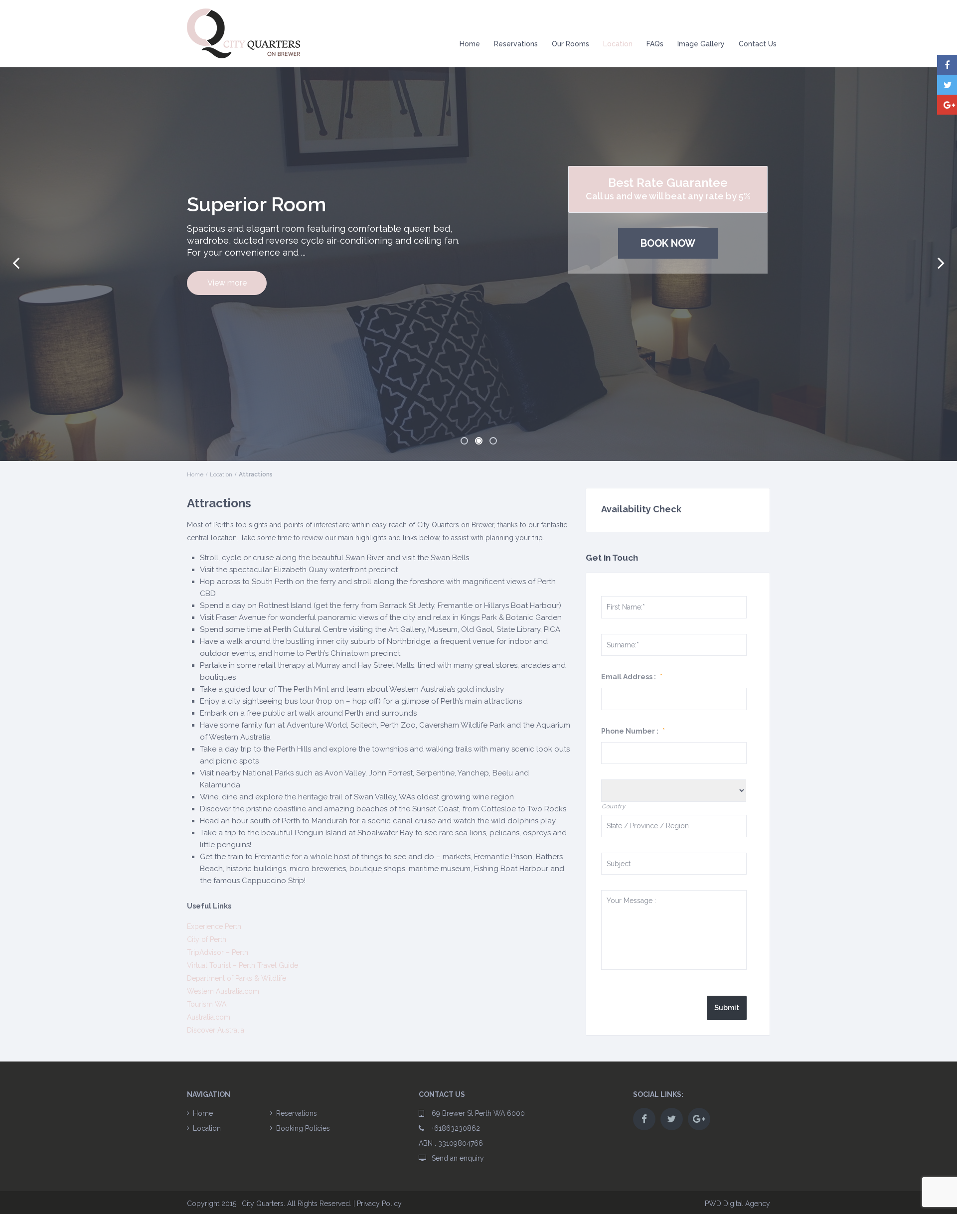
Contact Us (758, 44)
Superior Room (256, 204)
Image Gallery (701, 44)
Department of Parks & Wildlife (236, 978)
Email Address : (631, 677)
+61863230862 (456, 1128)
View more (227, 283)
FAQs (654, 44)
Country (614, 806)
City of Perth (206, 939)
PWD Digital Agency (737, 1204)
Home (470, 44)
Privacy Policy (379, 1204)
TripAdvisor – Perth (217, 952)
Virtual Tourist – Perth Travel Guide (242, 965)
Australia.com (208, 1017)
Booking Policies (303, 1128)
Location (618, 44)
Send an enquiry (458, 1158)
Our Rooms (570, 44)
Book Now (667, 243)
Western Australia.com (223, 991)
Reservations (516, 44)
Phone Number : (633, 731)
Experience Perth (214, 926)
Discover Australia (215, 1030)
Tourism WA (206, 1004)
